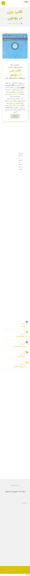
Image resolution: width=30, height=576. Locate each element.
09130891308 (22, 511)
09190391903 (12, 511)
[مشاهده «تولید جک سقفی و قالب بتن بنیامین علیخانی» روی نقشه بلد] (15, 539)
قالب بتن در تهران (14, 94)
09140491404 (22, 515)
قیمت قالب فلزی (14, 105)
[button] (3, 3)
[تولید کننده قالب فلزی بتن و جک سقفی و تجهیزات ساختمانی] (26, 2)
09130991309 (9, 508)
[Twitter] (12, 496)
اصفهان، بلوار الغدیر (20, 508)
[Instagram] (15, 496)
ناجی (27, 569)
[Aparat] (17, 496)
